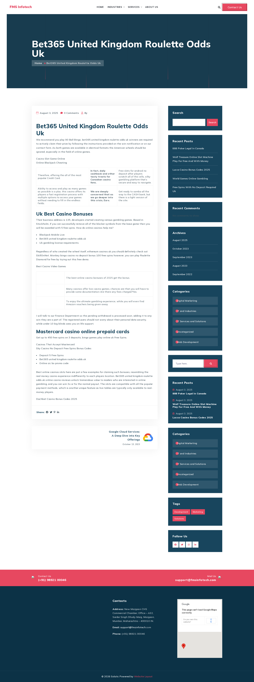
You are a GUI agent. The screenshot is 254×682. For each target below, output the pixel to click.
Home (100, 7)
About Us (151, 7)
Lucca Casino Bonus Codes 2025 (191, 169)
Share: (40, 412)
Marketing (198, 512)
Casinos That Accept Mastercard (55, 344)
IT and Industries (186, 311)
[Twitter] (51, 412)
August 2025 (180, 240)
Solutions (179, 518)
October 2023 (181, 248)
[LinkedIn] (58, 412)
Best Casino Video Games (51, 266)
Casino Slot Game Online (50, 158)
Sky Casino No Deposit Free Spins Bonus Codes (63, 348)
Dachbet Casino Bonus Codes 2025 (56, 398)
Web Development (188, 342)
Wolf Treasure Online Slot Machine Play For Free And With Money (195, 405)
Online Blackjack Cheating (51, 162)
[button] (184, 646)
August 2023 (180, 265)
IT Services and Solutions (191, 321)
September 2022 (182, 274)
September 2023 (182, 257)
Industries (115, 7)
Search (178, 113)
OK (211, 620)
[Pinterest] (55, 412)
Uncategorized (185, 331)
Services (133, 7)
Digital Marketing (187, 300)
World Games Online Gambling (190, 178)
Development (181, 512)
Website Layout (143, 676)
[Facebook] (47, 412)
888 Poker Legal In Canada (188, 148)
